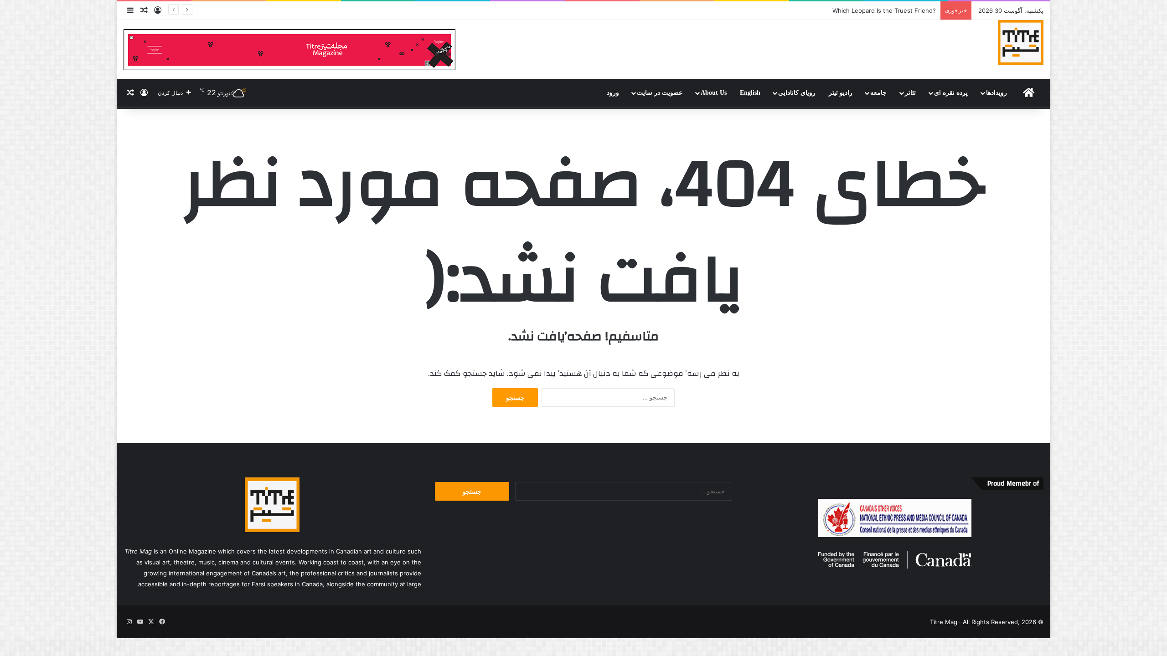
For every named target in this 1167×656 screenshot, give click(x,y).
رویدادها (996, 92)
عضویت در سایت (659, 92)
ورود (613, 92)
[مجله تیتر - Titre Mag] (1020, 42)
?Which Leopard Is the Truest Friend (884, 10)
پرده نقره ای (951, 92)
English (750, 92)
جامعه (878, 92)
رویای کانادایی (797, 92)
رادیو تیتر (840, 92)
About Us (714, 92)
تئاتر (910, 92)
